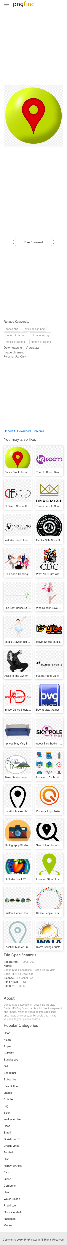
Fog (6, 1106)
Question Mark (13, 1212)
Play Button (11, 1086)
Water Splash (12, 1199)
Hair (6, 1159)
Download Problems (30, 431)
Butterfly (9, 1053)
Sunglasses (11, 1059)
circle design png (35, 329)
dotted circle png (15, 335)
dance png (12, 329)
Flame (7, 1039)
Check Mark (11, 1146)
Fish (6, 1172)
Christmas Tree (13, 1139)
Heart (7, 1033)
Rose (7, 1126)
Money (8, 1225)
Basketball (10, 1073)
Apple (7, 1046)
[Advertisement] (33, 51)
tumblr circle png (41, 341)
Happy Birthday (13, 1165)
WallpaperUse (12, 1119)
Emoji (7, 1132)
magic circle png (15, 341)
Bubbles (9, 1099)
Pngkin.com (11, 1205)
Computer (10, 1185)
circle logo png (40, 335)
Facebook (10, 1218)
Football (8, 1152)
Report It (9, 431)
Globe (7, 1179)
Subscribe (10, 1079)
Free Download (33, 242)
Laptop (8, 1092)
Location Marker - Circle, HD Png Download (30, 947)
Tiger (7, 1112)
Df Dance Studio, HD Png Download (25, 506)
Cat (6, 1066)
